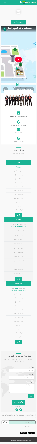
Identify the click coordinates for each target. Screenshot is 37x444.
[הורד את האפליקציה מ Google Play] (31, 435)
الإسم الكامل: (31, 367)
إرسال (31, 396)
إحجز (18, 215)
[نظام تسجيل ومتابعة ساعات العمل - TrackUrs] (28, 2)
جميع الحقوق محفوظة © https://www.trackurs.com (21, 440)
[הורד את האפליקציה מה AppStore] (23, 435)
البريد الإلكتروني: (30, 375)
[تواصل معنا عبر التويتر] (20, 409)
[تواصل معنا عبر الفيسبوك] (16, 409)
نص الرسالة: (31, 382)
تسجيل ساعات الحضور (18, 22)
